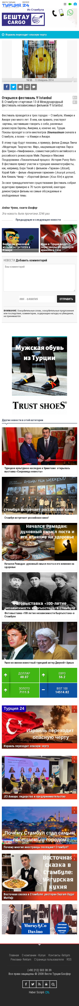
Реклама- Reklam (21, 959)
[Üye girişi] (46, 984)
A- (75, 102)
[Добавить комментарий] (34, 87)
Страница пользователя (49, 959)
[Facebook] (7, 87)
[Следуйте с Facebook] (26, 984)
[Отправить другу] (20, 87)
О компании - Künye (34, 955)
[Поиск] (53, 984)
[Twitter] (13, 87)
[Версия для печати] (27, 87)
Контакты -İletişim (59, 955)
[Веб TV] (70, 4)
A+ (75, 97)
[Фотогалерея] (75, 4)
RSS (69, 959)
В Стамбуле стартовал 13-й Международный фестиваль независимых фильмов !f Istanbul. (32, 103)
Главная (14, 955)
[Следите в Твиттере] (32, 984)
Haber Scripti (36, 992)
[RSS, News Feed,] (39, 984)
